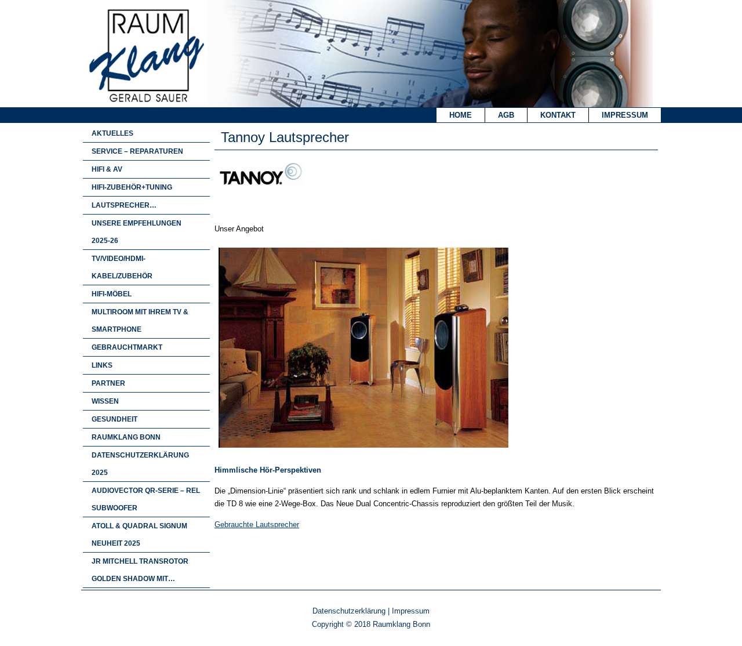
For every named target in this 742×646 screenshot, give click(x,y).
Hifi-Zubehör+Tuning (132, 187)
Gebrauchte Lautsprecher (256, 524)
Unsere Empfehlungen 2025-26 (136, 232)
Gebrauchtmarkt (127, 347)
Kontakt (558, 115)
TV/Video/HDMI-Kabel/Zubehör (122, 267)
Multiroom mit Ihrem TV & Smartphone (140, 320)
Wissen (105, 401)
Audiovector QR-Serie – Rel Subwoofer (146, 499)
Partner (108, 383)
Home (460, 115)
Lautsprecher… (124, 205)
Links (102, 365)
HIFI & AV (107, 169)
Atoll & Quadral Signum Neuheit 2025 (139, 534)
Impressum (625, 115)
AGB (506, 115)
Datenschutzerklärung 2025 (140, 464)
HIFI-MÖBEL (112, 294)
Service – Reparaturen (137, 151)
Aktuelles (112, 133)
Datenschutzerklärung (348, 611)
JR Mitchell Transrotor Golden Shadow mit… (140, 570)
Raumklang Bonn (126, 437)
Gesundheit (114, 419)
